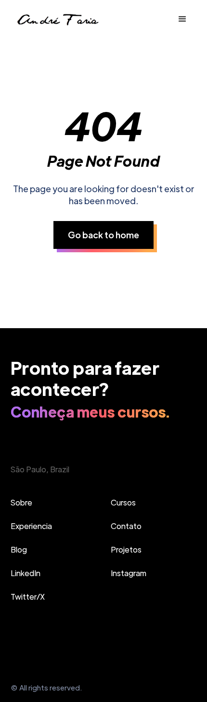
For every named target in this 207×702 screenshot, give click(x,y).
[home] (57, 19)
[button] (182, 19)
